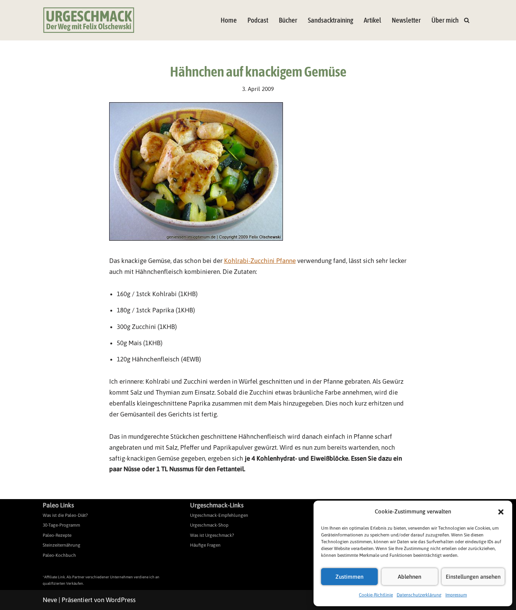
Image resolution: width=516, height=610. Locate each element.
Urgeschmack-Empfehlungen (219, 515)
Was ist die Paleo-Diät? (65, 515)
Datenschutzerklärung (419, 595)
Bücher (288, 20)
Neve (50, 600)
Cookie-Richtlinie (376, 595)
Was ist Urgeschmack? (212, 535)
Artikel (372, 20)
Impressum (456, 595)
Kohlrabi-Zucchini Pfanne (260, 260)
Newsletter (406, 20)
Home (229, 20)
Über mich (445, 20)
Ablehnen (409, 576)
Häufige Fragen (205, 545)
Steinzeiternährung (61, 545)
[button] (501, 512)
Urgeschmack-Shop (209, 525)
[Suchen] (467, 20)
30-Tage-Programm (61, 525)
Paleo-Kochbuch (59, 555)
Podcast (257, 20)
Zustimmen (349, 576)
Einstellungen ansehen (473, 576)
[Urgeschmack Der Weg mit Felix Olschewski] (89, 20)
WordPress (121, 600)
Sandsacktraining (330, 20)
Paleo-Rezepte (57, 535)
